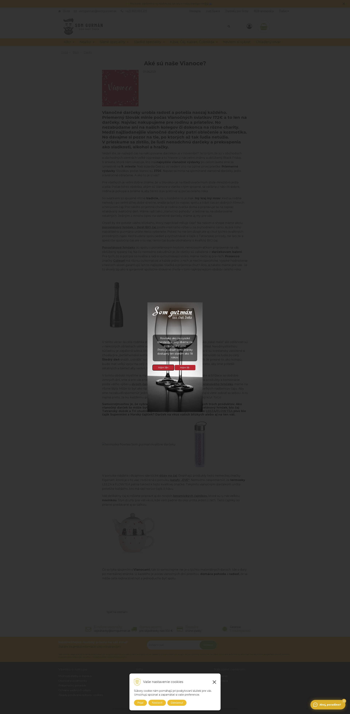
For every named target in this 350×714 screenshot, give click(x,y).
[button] (344, 701)
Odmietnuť (177, 702)
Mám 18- (185, 367)
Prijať (140, 702)
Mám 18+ (163, 367)
